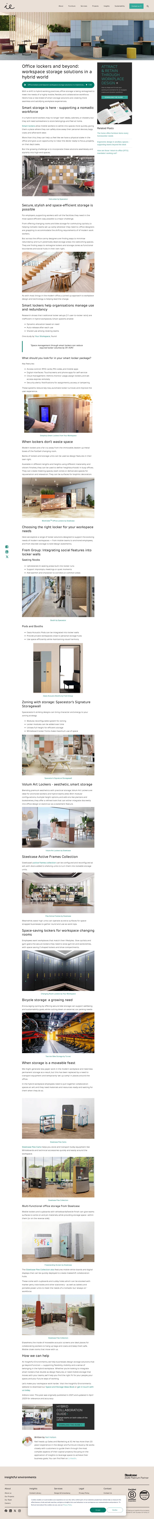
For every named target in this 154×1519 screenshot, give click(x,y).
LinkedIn (72, 1458)
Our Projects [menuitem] (9, 1496)
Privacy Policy (67, 1505)
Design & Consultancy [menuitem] (62, 1493)
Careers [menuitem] (7, 1503)
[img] (86, 85)
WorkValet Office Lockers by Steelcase (58, 521)
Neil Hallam (50, 1437)
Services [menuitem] (84, 6)
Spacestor (62, 620)
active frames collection (44, 862)
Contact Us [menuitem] (108, 1493)
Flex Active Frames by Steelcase (58, 916)
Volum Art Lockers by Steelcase (58, 850)
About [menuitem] (61, 6)
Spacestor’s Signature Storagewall (58, 778)
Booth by (54, 620)
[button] (25, 85)
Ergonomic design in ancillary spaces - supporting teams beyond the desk (113, 143)
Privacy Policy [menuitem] (84, 1493)
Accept (98, 1510)
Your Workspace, (42, 336)
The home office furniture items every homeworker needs (112, 134)
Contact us (136, 6)
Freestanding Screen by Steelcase (58, 1265)
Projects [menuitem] (95, 6)
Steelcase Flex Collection (58, 1200)
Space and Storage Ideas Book (60, 1387)
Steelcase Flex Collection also (40, 1269)
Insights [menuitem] (106, 6)
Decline (114, 1510)
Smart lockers (28, 126)
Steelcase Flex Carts (58, 1142)
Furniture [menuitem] (71, 6)
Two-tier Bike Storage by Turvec (58, 1056)
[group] (58, 85)
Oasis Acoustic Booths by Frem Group (58, 696)
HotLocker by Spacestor (58, 199)
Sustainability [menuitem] (120, 6)
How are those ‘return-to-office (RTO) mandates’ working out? (112, 151)
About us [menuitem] (8, 1493)
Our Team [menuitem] (8, 1500)
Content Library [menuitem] (35, 1493)
